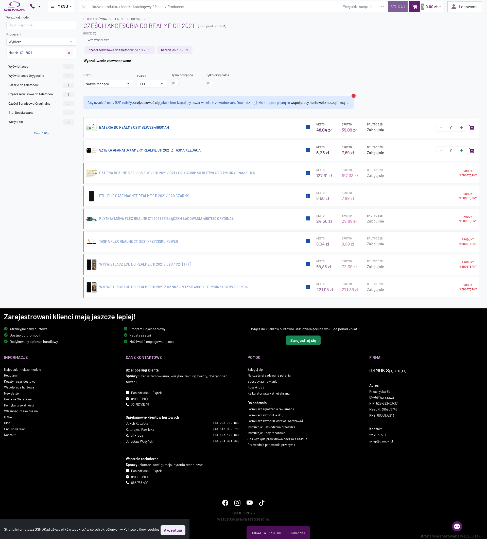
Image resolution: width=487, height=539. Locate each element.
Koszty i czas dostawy (19, 381)
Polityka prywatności (19, 405)
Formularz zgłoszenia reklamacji (271, 409)
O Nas (8, 417)
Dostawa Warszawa (18, 399)
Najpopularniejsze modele (22, 369)
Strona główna (95, 19)
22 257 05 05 (140, 405)
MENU (63, 6)
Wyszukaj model (17, 17)
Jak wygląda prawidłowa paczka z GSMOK (277, 439)
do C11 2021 (119, 50)
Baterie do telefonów (38, 85)
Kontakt (10, 435)
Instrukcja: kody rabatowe (266, 433)
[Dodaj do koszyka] (472, 128)
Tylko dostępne (182, 75)
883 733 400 (139, 483)
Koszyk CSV (256, 387)
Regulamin (11, 375)
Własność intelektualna (21, 411)
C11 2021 (136, 19)
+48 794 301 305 (226, 440)
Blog (7, 423)
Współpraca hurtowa (19, 387)
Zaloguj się (375, 130)
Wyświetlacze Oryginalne (38, 75)
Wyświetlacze (38, 66)
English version (15, 429)
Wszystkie (38, 122)
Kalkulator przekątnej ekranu (269, 393)
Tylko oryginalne (217, 75)
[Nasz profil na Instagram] (237, 502)
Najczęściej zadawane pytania (269, 375)
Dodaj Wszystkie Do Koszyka (278, 532)
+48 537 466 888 (226, 435)
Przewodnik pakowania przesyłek (271, 445)
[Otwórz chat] (457, 526)
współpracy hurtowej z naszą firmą (318, 102)
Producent (14, 34)
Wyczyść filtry (98, 40)
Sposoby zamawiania (262, 381)
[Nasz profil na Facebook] (225, 502)
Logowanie (469, 6)
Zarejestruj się (303, 340)
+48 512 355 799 (226, 429)
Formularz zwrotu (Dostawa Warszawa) (275, 421)
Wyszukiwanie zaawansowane (107, 61)
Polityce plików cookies (142, 529)
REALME (119, 19)
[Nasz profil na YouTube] (250, 502)
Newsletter (12, 393)
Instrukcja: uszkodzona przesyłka (271, 427)
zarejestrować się (146, 102)
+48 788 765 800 (226, 423)
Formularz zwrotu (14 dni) (265, 415)
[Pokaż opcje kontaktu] (35, 6)
